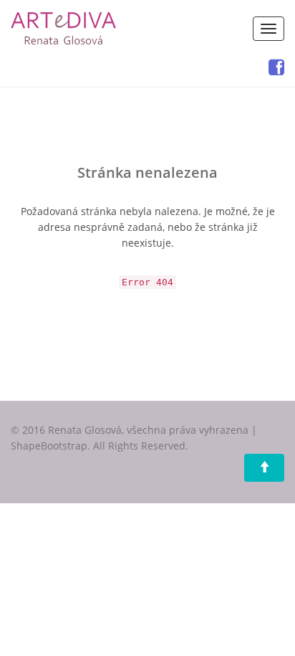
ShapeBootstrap (49, 445)
